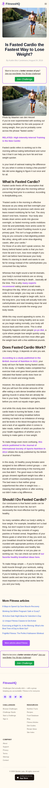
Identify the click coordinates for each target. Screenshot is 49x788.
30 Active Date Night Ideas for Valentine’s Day (21, 616)
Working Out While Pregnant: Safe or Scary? (21, 611)
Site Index (30, 732)
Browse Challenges (10, 709)
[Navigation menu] (45, 3)
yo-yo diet (39, 330)
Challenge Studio (9, 712)
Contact (6, 760)
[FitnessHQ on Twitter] (15, 697)
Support (6, 747)
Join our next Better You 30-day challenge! (23, 74)
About (5, 743)
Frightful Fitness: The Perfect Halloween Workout (23, 633)
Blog (28, 719)
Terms (5, 753)
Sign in (5, 719)
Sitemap (6, 757)
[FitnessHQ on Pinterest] (10, 697)
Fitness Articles (32, 722)
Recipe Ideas (32, 729)
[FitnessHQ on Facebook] (5, 697)
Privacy (5, 750)
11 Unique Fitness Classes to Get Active (19, 621)
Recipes (30, 712)
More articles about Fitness (16, 643)
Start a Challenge (9, 715)
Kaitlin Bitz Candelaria (18, 60)
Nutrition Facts (32, 709)
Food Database (33, 715)
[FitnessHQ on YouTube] (21, 697)
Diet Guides (31, 726)
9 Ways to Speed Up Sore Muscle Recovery (20, 606)
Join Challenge (24, 79)
